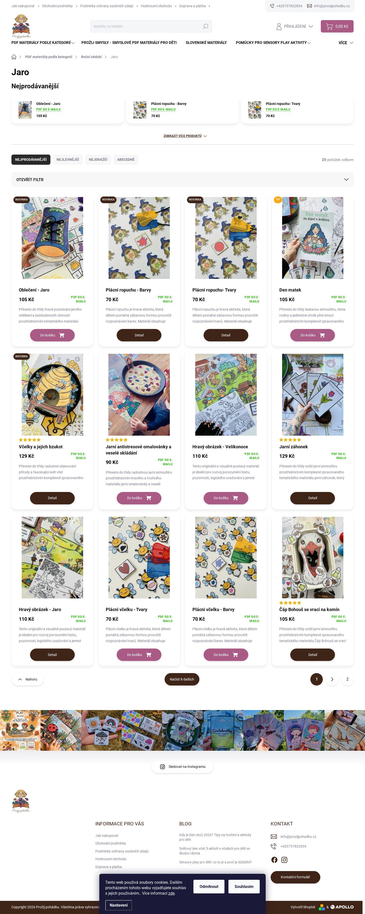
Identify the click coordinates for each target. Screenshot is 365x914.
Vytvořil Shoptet (303, 907)
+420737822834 (293, 846)
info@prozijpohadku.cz (298, 837)
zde (171, 893)
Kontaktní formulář (295, 877)
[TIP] (312, 240)
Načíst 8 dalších (182, 679)
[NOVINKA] (52, 240)
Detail (139, 335)
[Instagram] (284, 859)
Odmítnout (209, 886)
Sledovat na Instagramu (187, 767)
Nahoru (31, 679)
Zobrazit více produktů (183, 136)
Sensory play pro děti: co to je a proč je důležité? (215, 862)
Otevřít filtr (29, 179)
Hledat (206, 26)
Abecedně (126, 160)
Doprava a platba (192, 6)
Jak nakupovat (23, 6)
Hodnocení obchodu (156, 6)
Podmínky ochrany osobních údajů (106, 6)
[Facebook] (274, 859)
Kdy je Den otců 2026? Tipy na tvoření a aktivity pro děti (215, 837)
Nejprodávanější (31, 160)
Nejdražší (98, 160)
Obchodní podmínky (57, 6)
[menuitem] (43, 42)
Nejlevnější (68, 160)
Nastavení (119, 905)
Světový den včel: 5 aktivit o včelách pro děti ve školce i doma (214, 851)
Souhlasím (244, 886)
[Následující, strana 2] (332, 679)
